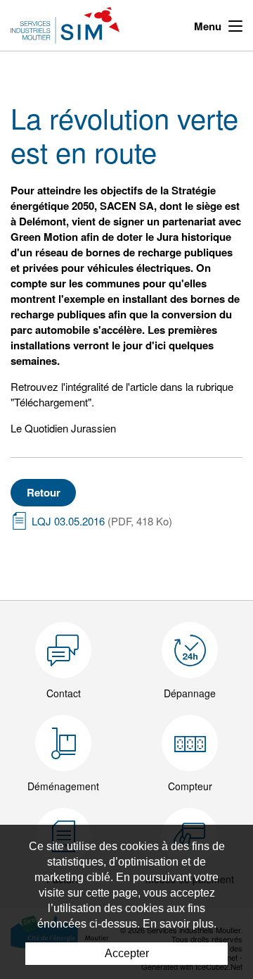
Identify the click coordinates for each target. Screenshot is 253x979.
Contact (63, 693)
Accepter (127, 953)
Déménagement (63, 786)
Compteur (190, 786)
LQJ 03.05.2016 (102, 520)
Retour (43, 492)
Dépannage (190, 693)
